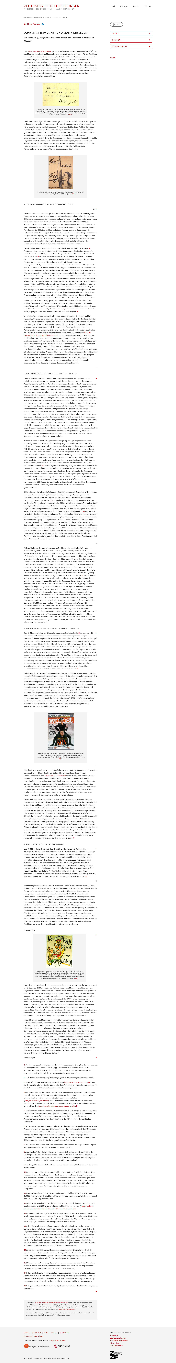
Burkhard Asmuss (32, 24)
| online (117, 1338)
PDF (118, 24)
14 (82, 576)
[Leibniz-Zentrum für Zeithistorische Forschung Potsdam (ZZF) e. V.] (116, 1358)
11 (56, 477)
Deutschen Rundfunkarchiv (55, 776)
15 (79, 633)
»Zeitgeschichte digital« (57, 1340)
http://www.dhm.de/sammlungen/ (77, 1082)
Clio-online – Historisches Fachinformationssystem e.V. (51, 1302)
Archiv (135, 6)
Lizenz (112, 58)
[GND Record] (42, 24)
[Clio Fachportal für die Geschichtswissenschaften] (62, 1348)
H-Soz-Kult (114, 1336)
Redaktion (37, 1333)
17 (73, 838)
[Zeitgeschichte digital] (38, 1348)
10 (43, 466)
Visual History (115, 1343)
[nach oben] (171, 1358)
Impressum (28, 1336)
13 (84, 511)
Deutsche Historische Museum (39, 51)
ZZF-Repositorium (116, 1346)
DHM (70, 114)
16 (77, 669)
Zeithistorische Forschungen (33, 17)
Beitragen (124, 6)
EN (146, 6)
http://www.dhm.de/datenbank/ (37, 1101)
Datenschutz (38, 1336)
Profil (113, 6)
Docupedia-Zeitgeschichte (119, 1341)
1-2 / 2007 (55, 17)
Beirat (46, 1333)
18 (86, 877)
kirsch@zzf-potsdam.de (66, 1309)
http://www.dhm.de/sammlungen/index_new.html (58, 1106)
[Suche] (149, 6)
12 (51, 500)
